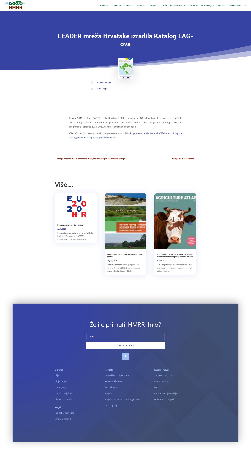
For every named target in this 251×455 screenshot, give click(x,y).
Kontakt (221, 6)
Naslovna (104, 6)
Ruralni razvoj (176, 6)
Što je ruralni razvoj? (164, 375)
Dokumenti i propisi (164, 399)
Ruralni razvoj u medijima (166, 393)
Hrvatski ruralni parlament (118, 375)
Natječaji (109, 393)
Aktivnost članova (113, 381)
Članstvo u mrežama (65, 399)
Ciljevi (58, 375)
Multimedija (206, 6)
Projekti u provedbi (64, 412)
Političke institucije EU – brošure (70, 225)
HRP (165, 6)
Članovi (127, 6)
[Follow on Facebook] (125, 356)
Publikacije (102, 88)
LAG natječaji (111, 405)
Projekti (153, 6)
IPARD (157, 387)
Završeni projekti (63, 418)
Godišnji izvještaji (63, 393)
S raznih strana (112, 387)
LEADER (192, 6)
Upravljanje (60, 387)
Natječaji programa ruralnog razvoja (122, 399)
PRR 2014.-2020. (162, 381)
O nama (115, 6)
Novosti (140, 6)
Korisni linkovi (235, 6)
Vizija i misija (61, 381)
